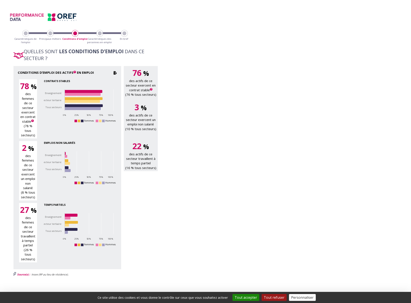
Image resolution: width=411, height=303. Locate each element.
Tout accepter (246, 297)
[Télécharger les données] (115, 72)
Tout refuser (274, 297)
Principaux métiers (50, 38)
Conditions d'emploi (75, 38)
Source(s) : (23, 274)
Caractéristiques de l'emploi (25, 40)
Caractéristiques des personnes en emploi (99, 40)
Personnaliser (302, 297)
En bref (124, 38)
